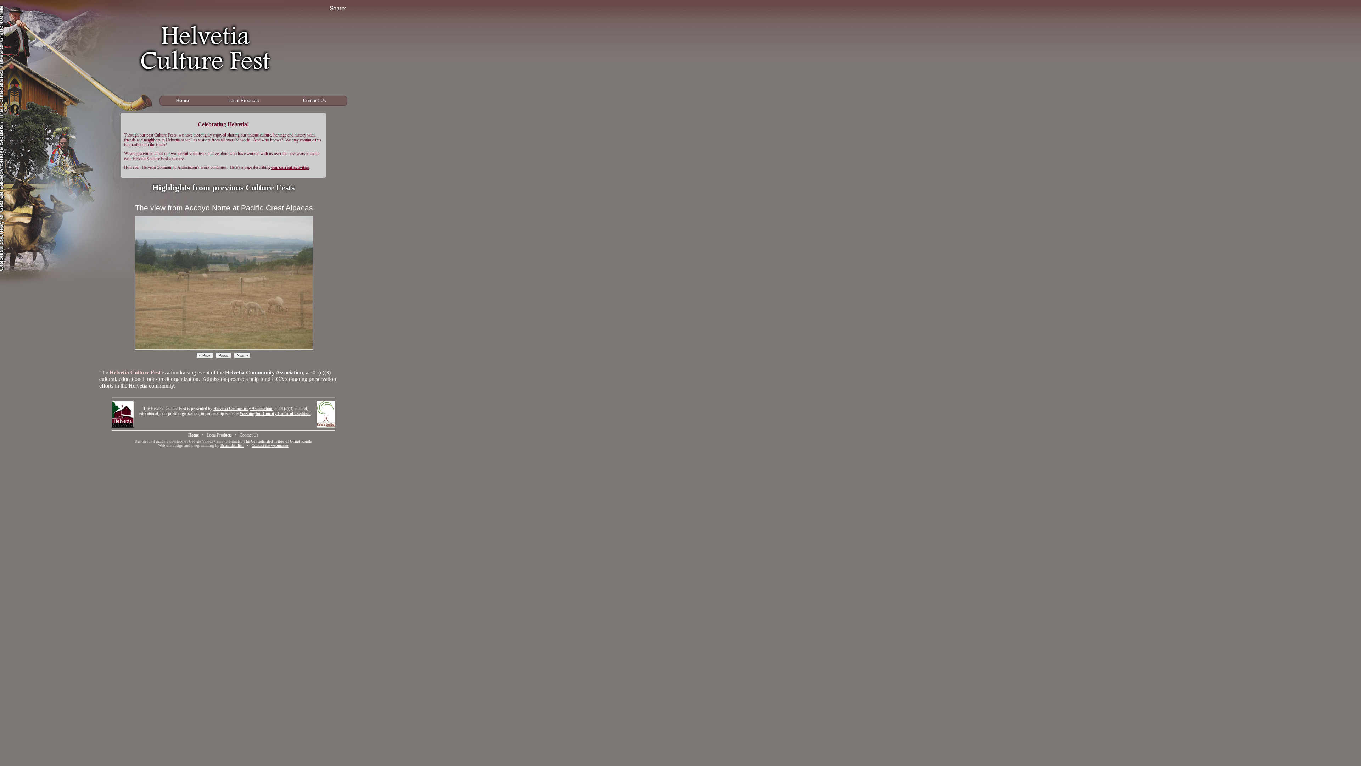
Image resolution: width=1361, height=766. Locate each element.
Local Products (243, 100)
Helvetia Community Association (264, 373)
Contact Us (314, 100)
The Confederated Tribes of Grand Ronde (277, 441)
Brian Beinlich (232, 446)
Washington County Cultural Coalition (275, 413)
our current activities (290, 167)
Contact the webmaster (270, 446)
